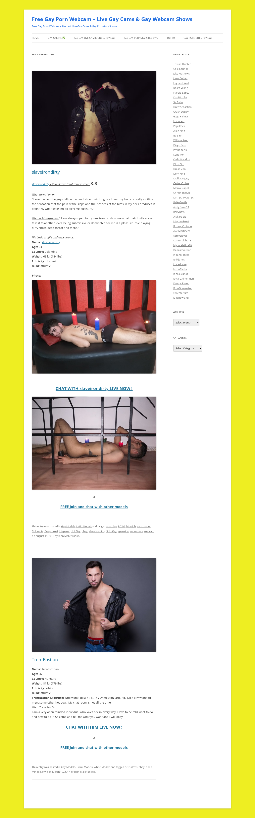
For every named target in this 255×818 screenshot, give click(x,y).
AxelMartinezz (181, 231)
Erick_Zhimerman (183, 278)
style (45, 771)
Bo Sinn (177, 135)
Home (35, 38)
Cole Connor (180, 69)
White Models (102, 767)
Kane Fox (178, 154)
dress (134, 767)
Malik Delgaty (181, 178)
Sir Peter (178, 102)
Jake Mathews (181, 73)
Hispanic (64, 531)
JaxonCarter (180, 269)
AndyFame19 (181, 207)
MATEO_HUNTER (183, 197)
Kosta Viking (180, 88)
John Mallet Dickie (68, 536)
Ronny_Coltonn (182, 226)
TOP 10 (171, 38)
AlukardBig (179, 216)
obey (85, 531)
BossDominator (182, 288)
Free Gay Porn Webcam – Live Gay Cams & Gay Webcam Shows (112, 19)
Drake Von (179, 169)
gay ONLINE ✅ (56, 38)
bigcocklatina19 (182, 245)
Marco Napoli (181, 188)
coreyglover (180, 235)
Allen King (179, 131)
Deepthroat (51, 531)
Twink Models (84, 767)
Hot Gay (75, 531)
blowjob (131, 526)
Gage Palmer (180, 116)
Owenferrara (180, 293)
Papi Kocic (179, 126)
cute (127, 767)
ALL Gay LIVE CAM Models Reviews (94, 38)
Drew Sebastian (182, 107)
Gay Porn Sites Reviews (197, 38)
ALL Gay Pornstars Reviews (141, 38)
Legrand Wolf (181, 83)
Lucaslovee (179, 264)
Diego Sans (179, 145)
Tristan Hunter (182, 64)
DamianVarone (182, 250)
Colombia (37, 531)
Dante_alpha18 (182, 240)
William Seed (180, 140)
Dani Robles (180, 97)
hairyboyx (179, 212)
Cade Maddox (181, 159)
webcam (149, 531)
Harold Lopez (181, 92)
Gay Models (68, 526)
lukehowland (181, 297)
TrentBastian (45, 659)
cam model (143, 526)
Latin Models (84, 526)
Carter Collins (181, 183)
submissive (136, 531)
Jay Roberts (180, 150)
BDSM (121, 526)
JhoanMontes (181, 255)
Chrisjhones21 (181, 193)
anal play (111, 526)
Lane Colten (180, 78)
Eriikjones (179, 259)
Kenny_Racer (181, 283)
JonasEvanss (180, 274)
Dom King (179, 173)
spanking (123, 531)
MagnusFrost (181, 221)
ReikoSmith (180, 202)
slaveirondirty (46, 172)
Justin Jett (178, 121)
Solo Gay (111, 531)
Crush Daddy (181, 111)
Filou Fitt (178, 164)
